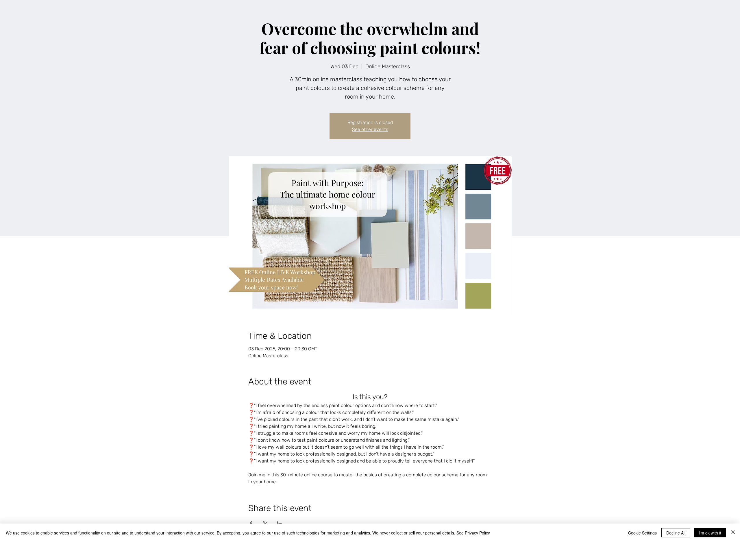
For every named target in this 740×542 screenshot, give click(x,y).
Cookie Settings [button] (642, 533)
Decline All (675, 533)
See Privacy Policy (473, 533)
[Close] (733, 532)
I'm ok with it (710, 533)
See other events (370, 129)
